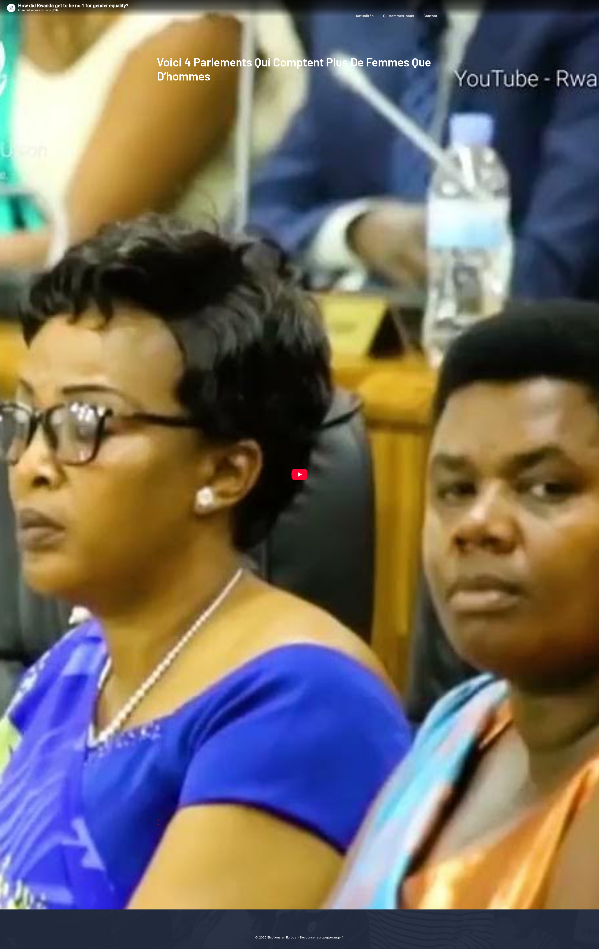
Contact (431, 15)
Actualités (365, 15)
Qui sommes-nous (398, 15)
